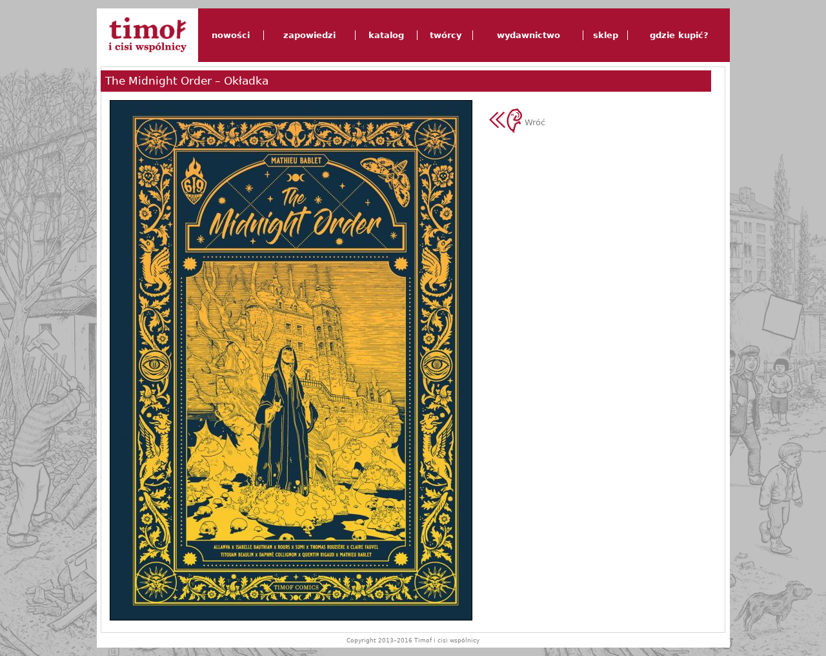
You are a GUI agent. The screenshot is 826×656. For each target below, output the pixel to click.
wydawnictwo (528, 35)
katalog (386, 35)
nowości (231, 35)
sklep (605, 35)
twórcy (445, 35)
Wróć (533, 122)
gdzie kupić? (679, 35)
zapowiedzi (309, 35)
